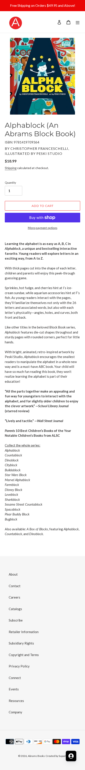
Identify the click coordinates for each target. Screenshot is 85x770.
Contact (14, 586)
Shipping (11, 168)
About (13, 574)
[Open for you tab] (71, 756)
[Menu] (77, 22)
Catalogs (15, 609)
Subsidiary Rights (21, 643)
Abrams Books (36, 756)
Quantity (10, 182)
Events (14, 689)
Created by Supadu (56, 756)
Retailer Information (24, 632)
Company (15, 712)
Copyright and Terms (24, 655)
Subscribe (16, 620)
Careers (14, 597)
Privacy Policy (19, 666)
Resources (16, 701)
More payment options (42, 228)
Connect (15, 678)
